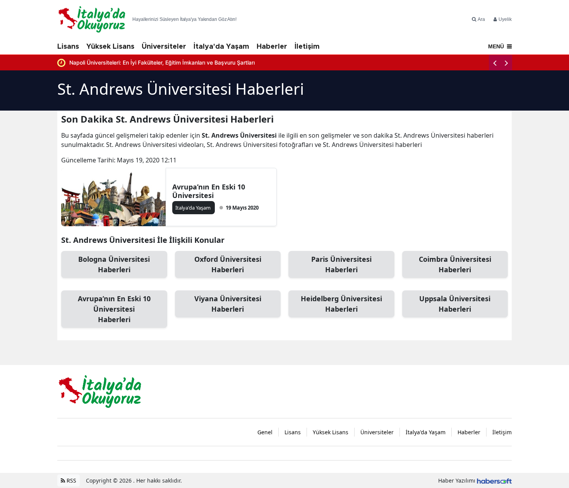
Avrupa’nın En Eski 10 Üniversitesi (208, 191)
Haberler (272, 46)
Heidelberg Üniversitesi (341, 304)
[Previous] (494, 62)
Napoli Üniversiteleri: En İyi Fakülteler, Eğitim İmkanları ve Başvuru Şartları (162, 62)
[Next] (506, 62)
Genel (265, 432)
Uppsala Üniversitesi (454, 304)
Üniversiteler (164, 46)
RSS (70, 480)
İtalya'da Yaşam (221, 46)
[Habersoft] (494, 480)
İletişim (307, 46)
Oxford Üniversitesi (227, 264)
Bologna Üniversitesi (114, 264)
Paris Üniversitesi (341, 264)
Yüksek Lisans (110, 46)
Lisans (68, 46)
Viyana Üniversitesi (227, 304)
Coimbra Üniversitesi (455, 264)
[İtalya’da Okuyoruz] (99, 391)
